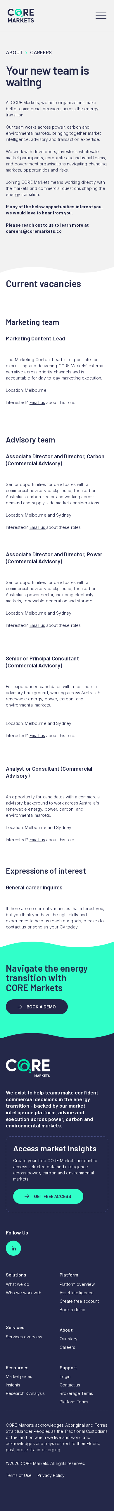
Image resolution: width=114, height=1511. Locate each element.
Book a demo (72, 1309)
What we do (17, 1284)
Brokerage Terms (76, 1393)
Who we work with (23, 1292)
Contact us (70, 1384)
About (14, 52)
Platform (69, 1274)
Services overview (24, 1336)
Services (15, 1327)
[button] (101, 15)
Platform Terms (74, 1401)
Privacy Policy (51, 1475)
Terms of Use (19, 1475)
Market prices (19, 1376)
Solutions (16, 1274)
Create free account (79, 1301)
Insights (13, 1384)
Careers (67, 1347)
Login (65, 1376)
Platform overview (77, 1284)
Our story (68, 1338)
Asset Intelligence (77, 1292)
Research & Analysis (25, 1393)
